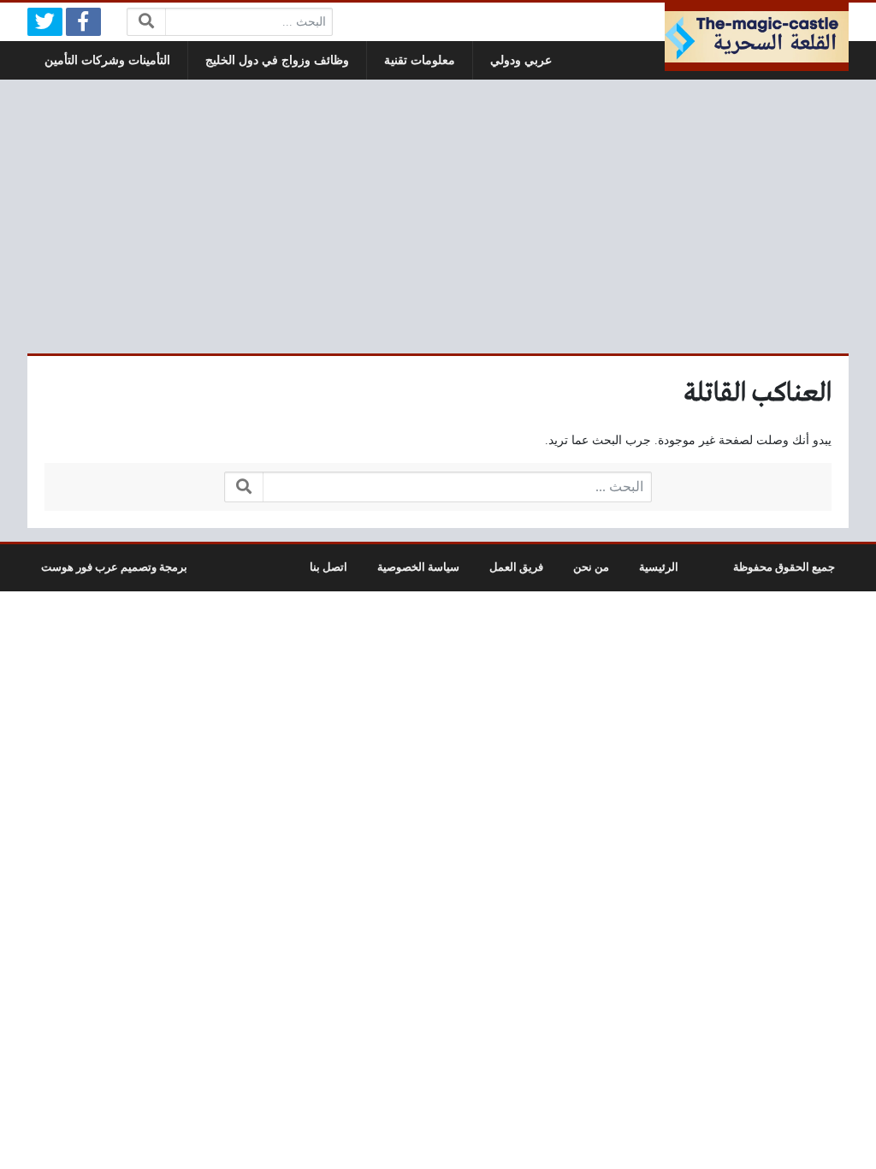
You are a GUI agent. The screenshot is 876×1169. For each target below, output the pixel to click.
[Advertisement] (438, 216)
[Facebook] (83, 22)
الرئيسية (658, 567)
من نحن (591, 567)
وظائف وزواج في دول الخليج (277, 60)
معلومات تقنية (419, 60)
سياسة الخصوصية (418, 567)
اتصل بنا (328, 567)
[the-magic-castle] (757, 37)
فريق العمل (516, 567)
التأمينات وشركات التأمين (107, 60)
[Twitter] (44, 22)
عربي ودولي (521, 60)
